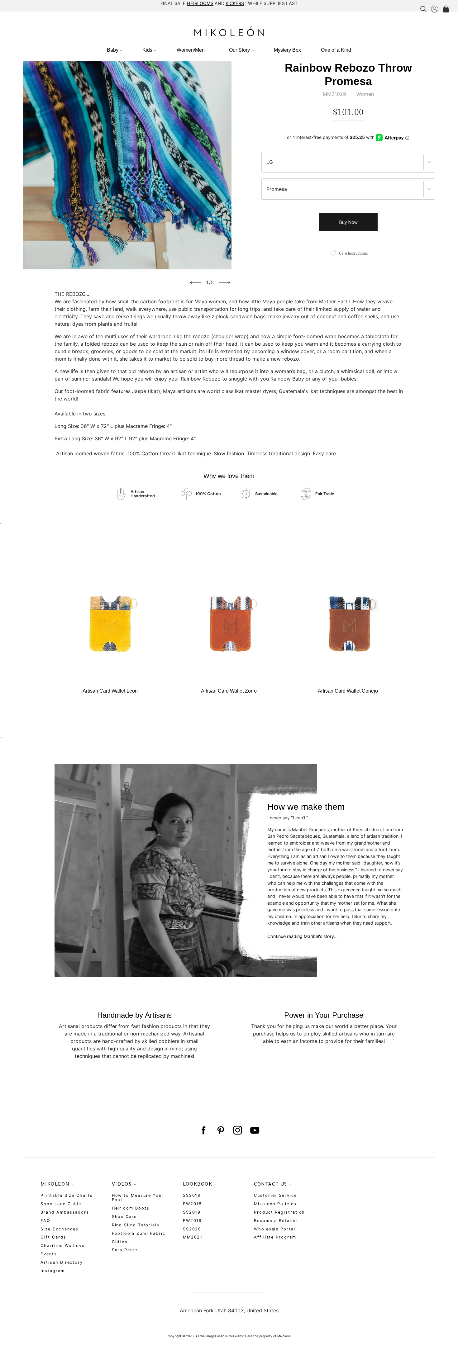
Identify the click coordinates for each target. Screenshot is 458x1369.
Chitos (120, 1241)
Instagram (52, 1270)
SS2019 (192, 1212)
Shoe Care (124, 1216)
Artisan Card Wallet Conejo (348, 691)
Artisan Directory (62, 1262)
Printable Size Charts (67, 1195)
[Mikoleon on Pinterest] (220, 1130)
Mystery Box (287, 50)
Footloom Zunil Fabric (138, 1233)
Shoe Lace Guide (61, 1203)
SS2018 (192, 1195)
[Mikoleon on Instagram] (237, 1130)
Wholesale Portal (274, 1229)
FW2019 (192, 1220)
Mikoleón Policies (275, 1203)
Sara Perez (125, 1250)
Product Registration (279, 1212)
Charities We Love (63, 1245)
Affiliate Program (275, 1237)
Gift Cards (53, 1237)
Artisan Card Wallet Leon (110, 691)
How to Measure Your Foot (138, 1197)
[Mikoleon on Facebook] (203, 1130)
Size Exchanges (60, 1229)
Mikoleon (284, 1336)
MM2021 (193, 1237)
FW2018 (192, 1203)
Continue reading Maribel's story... (302, 936)
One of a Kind (336, 50)
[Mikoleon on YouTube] (254, 1130)
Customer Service (275, 1195)
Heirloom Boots (131, 1208)
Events (49, 1254)
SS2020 (192, 1229)
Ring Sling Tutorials (136, 1225)
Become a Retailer (276, 1220)
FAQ (45, 1220)
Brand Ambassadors (65, 1212)
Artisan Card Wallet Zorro (229, 691)
